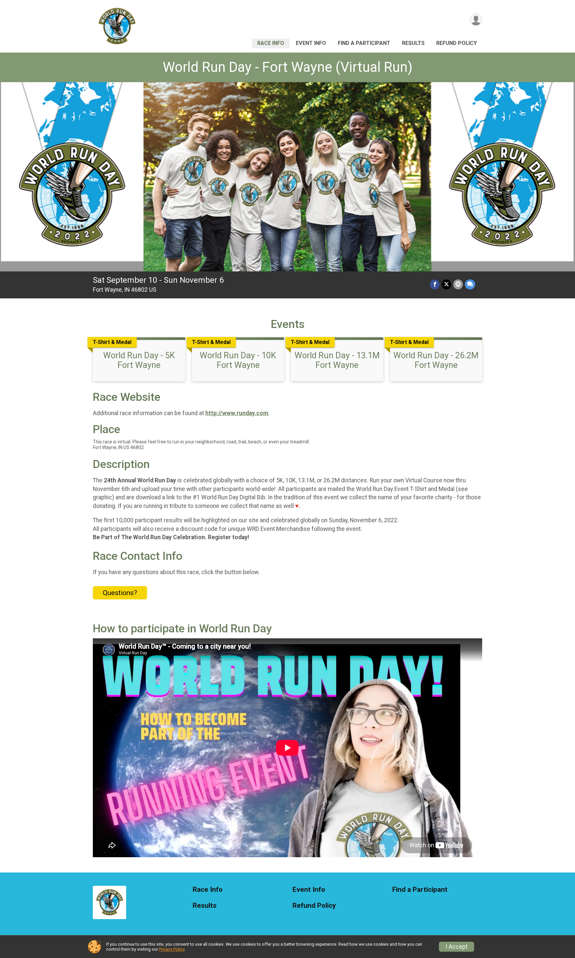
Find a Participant (364, 43)
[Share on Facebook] (435, 284)
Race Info (270, 43)
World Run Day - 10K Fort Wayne (238, 360)
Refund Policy (456, 43)
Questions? (120, 593)
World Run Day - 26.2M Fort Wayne (436, 360)
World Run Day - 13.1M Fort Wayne (337, 360)
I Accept (457, 946)
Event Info (311, 43)
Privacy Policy (171, 949)
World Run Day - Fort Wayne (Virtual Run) (288, 67)
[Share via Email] (458, 284)
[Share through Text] (470, 284)
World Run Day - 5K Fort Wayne (139, 360)
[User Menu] (476, 19)
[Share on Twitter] (446, 284)
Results (413, 43)
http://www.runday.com (236, 413)
